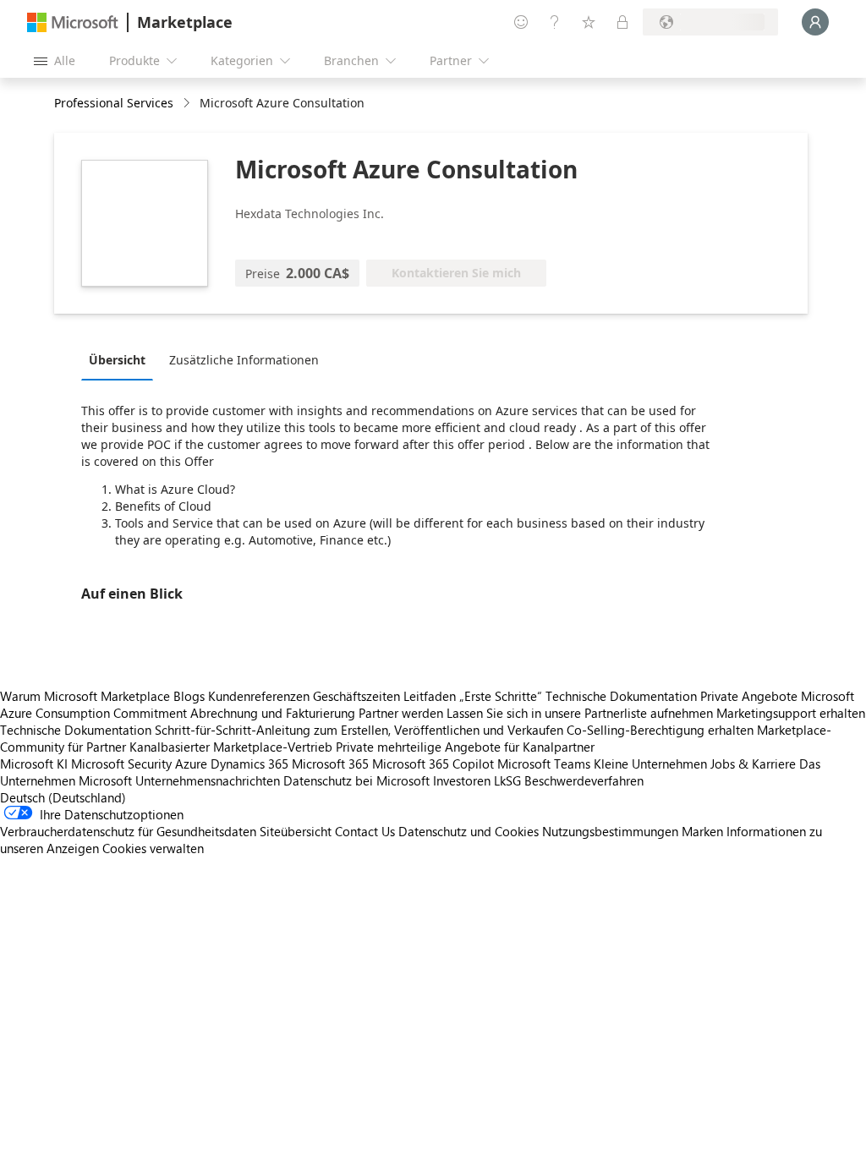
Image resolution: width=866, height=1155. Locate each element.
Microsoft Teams (543, 763)
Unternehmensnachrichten (207, 780)
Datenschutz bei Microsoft (356, 780)
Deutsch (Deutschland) (63, 797)
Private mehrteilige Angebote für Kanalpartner (465, 746)
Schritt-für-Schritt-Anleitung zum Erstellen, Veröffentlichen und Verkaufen (359, 729)
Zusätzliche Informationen (244, 360)
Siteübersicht (296, 831)
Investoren (462, 780)
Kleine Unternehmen (650, 763)
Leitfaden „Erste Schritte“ (472, 695)
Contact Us (365, 831)
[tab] (121, 359)
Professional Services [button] (113, 103)
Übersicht (117, 360)
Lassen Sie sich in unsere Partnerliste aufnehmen (580, 712)
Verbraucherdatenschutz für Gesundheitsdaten (128, 831)
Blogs (189, 695)
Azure (191, 763)
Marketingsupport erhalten (790, 712)
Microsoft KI (34, 763)
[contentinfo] (188, 103)
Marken (702, 831)
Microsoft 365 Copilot (433, 763)
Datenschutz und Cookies (468, 831)
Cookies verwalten (153, 848)
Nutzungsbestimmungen (610, 831)
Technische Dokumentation (621, 695)
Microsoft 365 (330, 763)
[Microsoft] (72, 22)
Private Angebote (748, 695)
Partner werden (401, 712)
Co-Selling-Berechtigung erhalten (660, 729)
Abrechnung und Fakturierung (272, 712)
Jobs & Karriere (753, 763)
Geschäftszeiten (356, 695)
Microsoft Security (121, 763)
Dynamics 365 (249, 763)
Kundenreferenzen (259, 695)
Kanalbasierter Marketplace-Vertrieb (230, 746)
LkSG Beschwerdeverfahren (569, 780)
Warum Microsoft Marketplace (85, 695)
